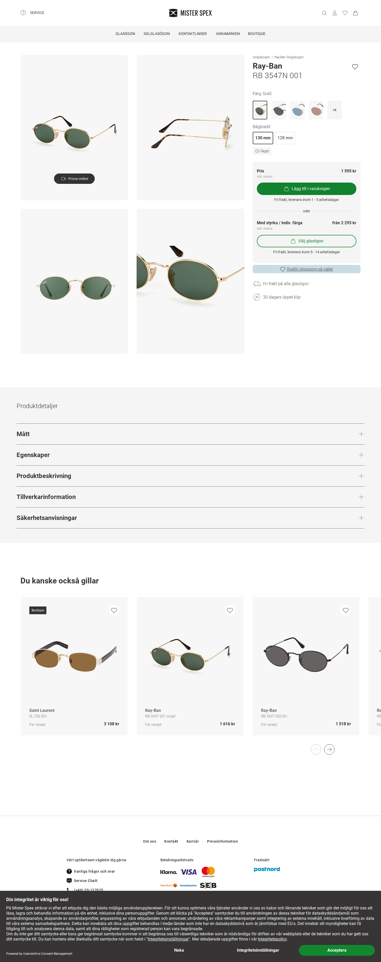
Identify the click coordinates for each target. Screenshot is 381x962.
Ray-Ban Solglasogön (289, 57)
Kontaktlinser (193, 34)
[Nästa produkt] (329, 749)
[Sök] (324, 13)
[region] (190, 671)
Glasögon (125, 34)
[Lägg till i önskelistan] (355, 66)
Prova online (78, 179)
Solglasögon (157, 34)
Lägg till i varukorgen (311, 188)
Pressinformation (222, 841)
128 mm (285, 137)
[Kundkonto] (334, 13)
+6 (334, 110)
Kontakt (171, 841)
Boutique (256, 34)
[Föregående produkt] (316, 749)
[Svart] (278, 110)
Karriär (193, 841)
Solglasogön (261, 57)
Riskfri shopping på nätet (310, 269)
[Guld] (260, 110)
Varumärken (228, 34)
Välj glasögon (310, 240)
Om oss (149, 841)
